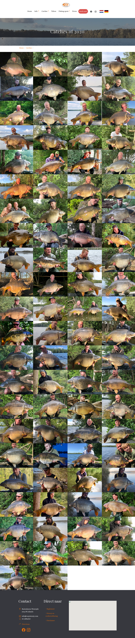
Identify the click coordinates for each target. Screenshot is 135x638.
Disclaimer (51, 620)
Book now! (83, 11)
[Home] (66, 5)
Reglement (51, 609)
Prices (74, 11)
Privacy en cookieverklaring (51, 614)
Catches (44, 11)
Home (29, 11)
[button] (50, 64)
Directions (26, 624)
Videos (53, 11)
